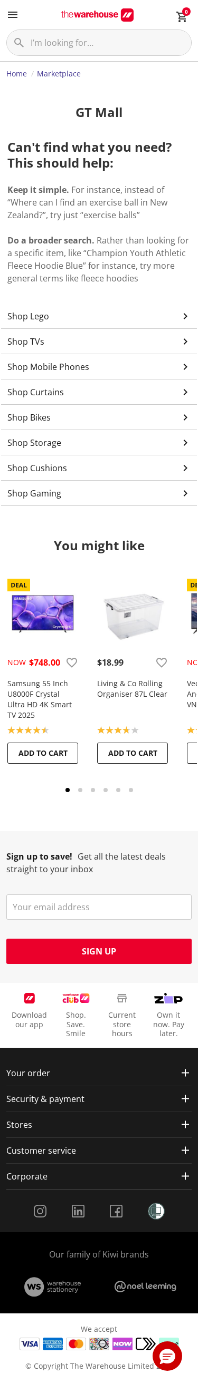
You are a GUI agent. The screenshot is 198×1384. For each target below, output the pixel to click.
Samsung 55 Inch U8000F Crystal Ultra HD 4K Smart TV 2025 (39, 699)
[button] (167, 1356)
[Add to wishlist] (71, 662)
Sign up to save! (39, 856)
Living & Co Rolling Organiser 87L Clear (132, 688)
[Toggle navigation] (12, 14)
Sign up (99, 951)
